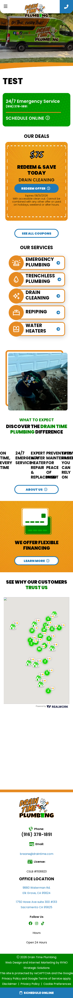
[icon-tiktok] (42, 924)
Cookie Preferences (57, 984)
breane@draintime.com (36, 854)
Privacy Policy (30, 984)
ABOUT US (34, 489)
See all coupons (36, 233)
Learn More (34, 561)
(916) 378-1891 (16, 106)
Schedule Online (39, 993)
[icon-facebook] (30, 924)
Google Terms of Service (45, 978)
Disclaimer (9, 984)
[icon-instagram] (36, 924)
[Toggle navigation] (5, 6)
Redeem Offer (33, 188)
